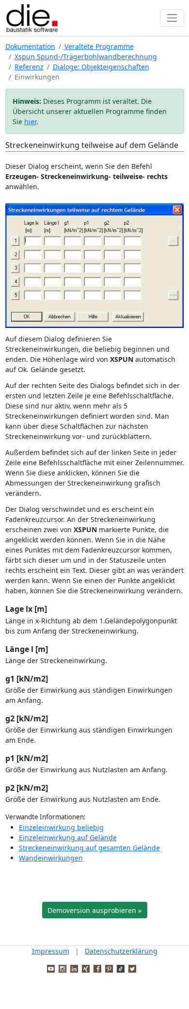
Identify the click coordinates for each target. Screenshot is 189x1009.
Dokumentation (30, 46)
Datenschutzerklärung (121, 951)
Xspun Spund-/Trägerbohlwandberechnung (86, 56)
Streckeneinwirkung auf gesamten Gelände (89, 847)
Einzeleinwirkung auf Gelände (68, 837)
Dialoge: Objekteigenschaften (101, 66)
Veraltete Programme (99, 46)
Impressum (50, 951)
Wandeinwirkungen (51, 858)
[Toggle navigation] (172, 17)
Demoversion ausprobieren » (94, 910)
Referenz (29, 66)
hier (30, 121)
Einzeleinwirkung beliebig (61, 827)
